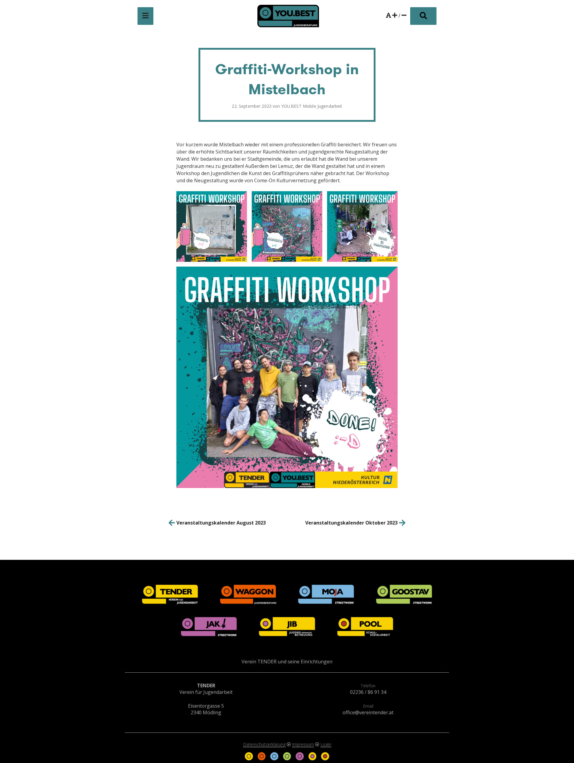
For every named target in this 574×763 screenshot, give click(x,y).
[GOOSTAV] (287, 758)
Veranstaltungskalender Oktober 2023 (351, 522)
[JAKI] (300, 758)
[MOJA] (274, 758)
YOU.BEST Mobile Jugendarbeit (311, 106)
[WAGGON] (262, 758)
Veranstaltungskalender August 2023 (221, 522)
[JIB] (313, 758)
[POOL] (325, 758)
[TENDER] (249, 758)
